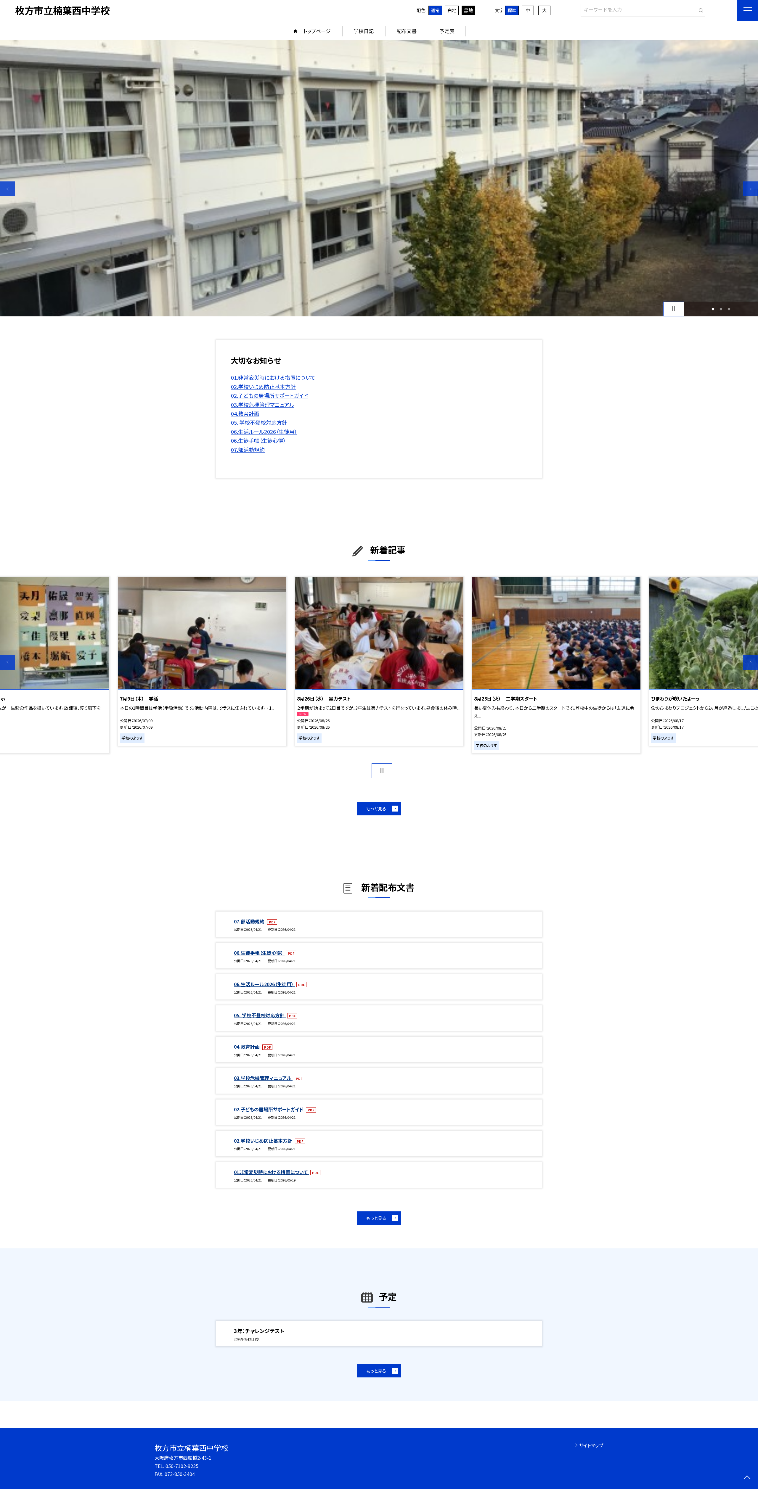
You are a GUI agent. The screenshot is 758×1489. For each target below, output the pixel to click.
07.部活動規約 (248, 449)
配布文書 (406, 31)
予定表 (447, 31)
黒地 (468, 10)
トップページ (317, 31)
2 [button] (721, 308)
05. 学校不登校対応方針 (259, 422)
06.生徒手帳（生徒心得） (258, 440)
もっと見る (376, 808)
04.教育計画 (245, 413)
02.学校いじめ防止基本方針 (263, 386)
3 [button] (729, 308)
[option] (379, 178)
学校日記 (364, 31)
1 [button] (713, 308)
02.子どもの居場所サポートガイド (269, 395)
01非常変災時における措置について (271, 1172)
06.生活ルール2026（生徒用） (264, 431)
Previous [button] (7, 188)
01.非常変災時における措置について (273, 377)
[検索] (700, 9)
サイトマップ (591, 1445)
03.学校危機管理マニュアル (262, 404)
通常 (435, 10)
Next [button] (750, 188)
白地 (451, 10)
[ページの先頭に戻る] (747, 1478)
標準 (512, 10)
